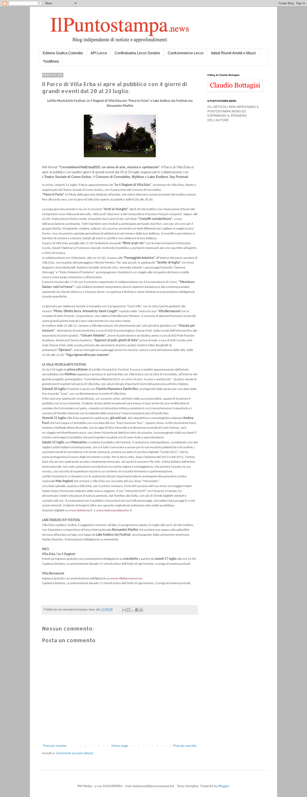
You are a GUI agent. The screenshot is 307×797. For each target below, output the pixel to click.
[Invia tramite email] (124, 610)
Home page (119, 745)
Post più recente (54, 745)
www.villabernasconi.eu (126, 578)
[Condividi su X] (132, 610)
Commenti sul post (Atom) (74, 753)
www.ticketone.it (80, 510)
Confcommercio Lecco (185, 53)
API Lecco (99, 53)
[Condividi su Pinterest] (141, 610)
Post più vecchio (184, 745)
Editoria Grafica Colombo (63, 53)
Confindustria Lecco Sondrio (137, 53)
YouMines (51, 61)
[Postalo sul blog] (128, 610)
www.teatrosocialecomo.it (114, 510)
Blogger (223, 786)
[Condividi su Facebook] (137, 610)
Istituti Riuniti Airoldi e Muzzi (233, 53)
